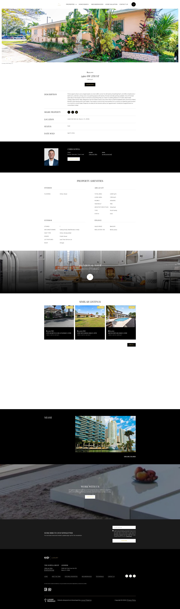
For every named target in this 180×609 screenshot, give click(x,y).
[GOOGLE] (134, 576)
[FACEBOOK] (126, 576)
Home (46, 576)
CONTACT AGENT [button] (73, 159)
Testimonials (100, 576)
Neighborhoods (97, 4)
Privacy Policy (129, 536)
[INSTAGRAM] (130, 576)
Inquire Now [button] (90, 84)
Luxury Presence (86, 600)
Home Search (84, 4)
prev (6, 58)
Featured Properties (71, 576)
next (10, 58)
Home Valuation (111, 4)
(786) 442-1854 (93, 154)
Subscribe (124, 540)
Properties (70, 4)
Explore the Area (130, 456)
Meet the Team (56, 576)
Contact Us (111, 576)
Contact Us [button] (90, 497)
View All (131, 344)
